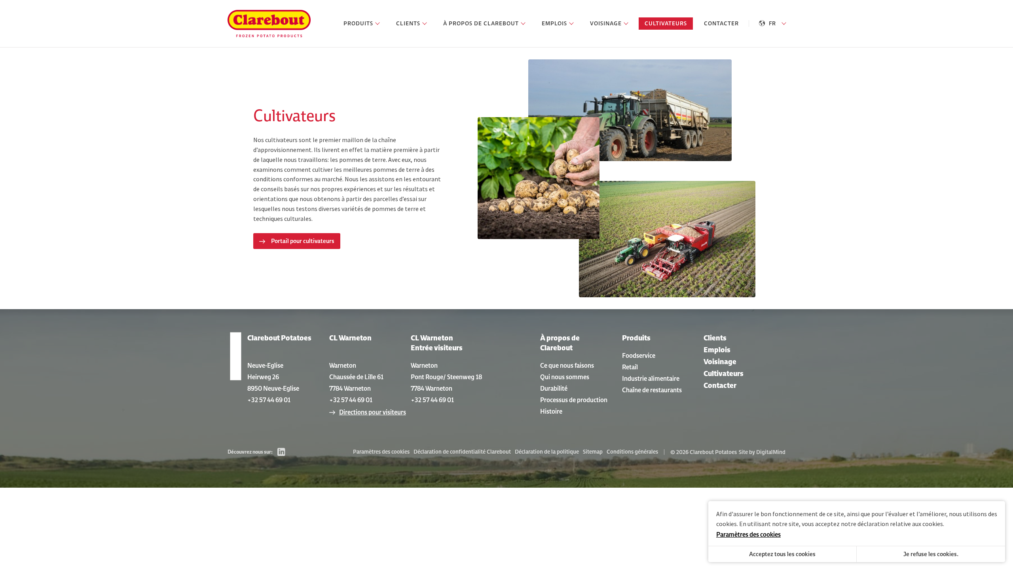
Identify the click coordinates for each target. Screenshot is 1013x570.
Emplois (717, 350)
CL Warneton (350, 338)
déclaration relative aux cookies (900, 524)
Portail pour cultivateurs (302, 241)
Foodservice (638, 355)
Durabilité (553, 388)
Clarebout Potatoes (279, 338)
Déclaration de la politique (547, 452)
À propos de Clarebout (560, 343)
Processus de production (573, 399)
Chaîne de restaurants (652, 390)
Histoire (551, 411)
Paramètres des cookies (381, 452)
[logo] (269, 23)
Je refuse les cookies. (930, 554)
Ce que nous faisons (567, 365)
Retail (630, 367)
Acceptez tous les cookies (782, 554)
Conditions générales (632, 452)
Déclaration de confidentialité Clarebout (462, 452)
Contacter (720, 385)
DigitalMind (770, 452)
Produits (636, 338)
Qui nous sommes (564, 376)
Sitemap (593, 452)
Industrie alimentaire (650, 378)
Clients (715, 338)
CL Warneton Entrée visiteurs (437, 343)
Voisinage (720, 362)
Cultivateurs (724, 373)
